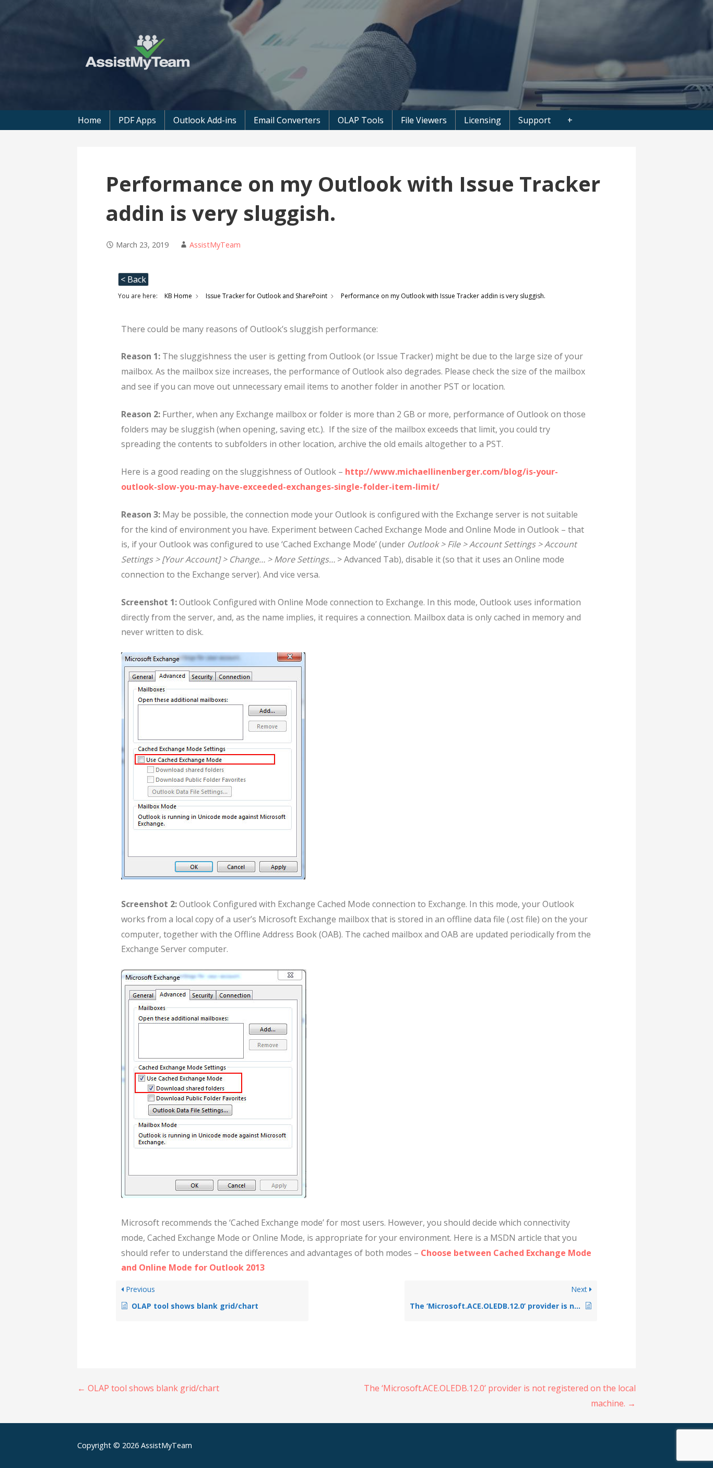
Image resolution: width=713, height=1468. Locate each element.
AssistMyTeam (215, 245)
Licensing (482, 120)
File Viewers (424, 120)
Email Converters (287, 120)
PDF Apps (137, 120)
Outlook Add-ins (204, 120)
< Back (133, 279)
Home (89, 120)
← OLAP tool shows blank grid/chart (148, 1388)
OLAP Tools (361, 120)
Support (534, 120)
